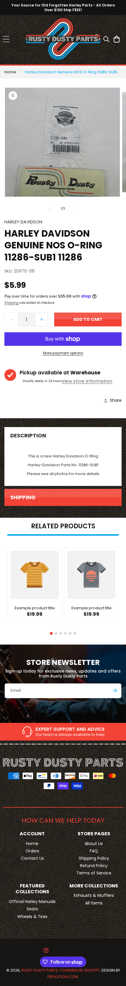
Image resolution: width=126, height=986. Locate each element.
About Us (94, 843)
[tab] (51, 633)
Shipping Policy (94, 858)
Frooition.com (62, 977)
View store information (87, 381)
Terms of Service (93, 873)
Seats (32, 909)
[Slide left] (50, 208)
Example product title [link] (35, 608)
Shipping (11, 303)
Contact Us (32, 858)
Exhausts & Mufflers (94, 895)
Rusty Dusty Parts (39, 970)
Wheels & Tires (32, 916)
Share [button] (116, 400)
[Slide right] (75, 208)
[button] (6, 39)
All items (94, 903)
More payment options (63, 353)
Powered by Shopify (80, 970)
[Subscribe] (114, 690)
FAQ (94, 851)
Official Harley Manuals (32, 901)
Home (10, 72)
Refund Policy (94, 866)
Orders (32, 851)
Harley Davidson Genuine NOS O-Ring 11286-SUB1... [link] (72, 72)
